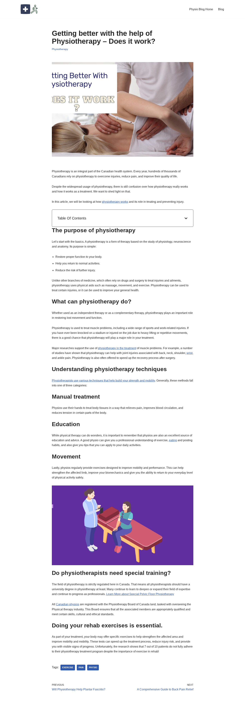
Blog (221, 9)
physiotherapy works (115, 201)
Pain (81, 667)
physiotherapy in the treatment (117, 348)
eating (173, 440)
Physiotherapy (60, 49)
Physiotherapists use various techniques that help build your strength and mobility (103, 380)
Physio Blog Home (201, 9)
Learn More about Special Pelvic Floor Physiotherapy (140, 594)
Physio (93, 667)
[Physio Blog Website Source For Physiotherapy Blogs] (29, 9)
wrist (189, 353)
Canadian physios (67, 604)
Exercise (67, 667)
